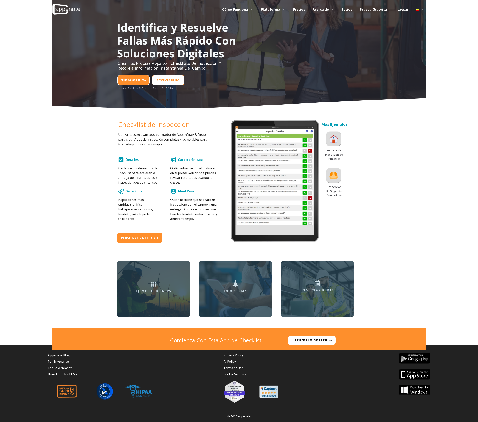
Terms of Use (233, 368)
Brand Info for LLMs (62, 374)
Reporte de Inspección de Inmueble (334, 154)
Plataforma (270, 9)
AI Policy (230, 361)
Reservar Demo (168, 80)
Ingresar (401, 9)
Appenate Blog (59, 355)
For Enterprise (58, 361)
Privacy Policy (234, 355)
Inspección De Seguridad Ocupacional (334, 191)
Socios (347, 9)
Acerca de (321, 9)
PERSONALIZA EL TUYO (139, 238)
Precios (299, 9)
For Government (60, 368)
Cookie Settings (235, 374)
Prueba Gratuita (373, 9)
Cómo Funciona (235, 9)
